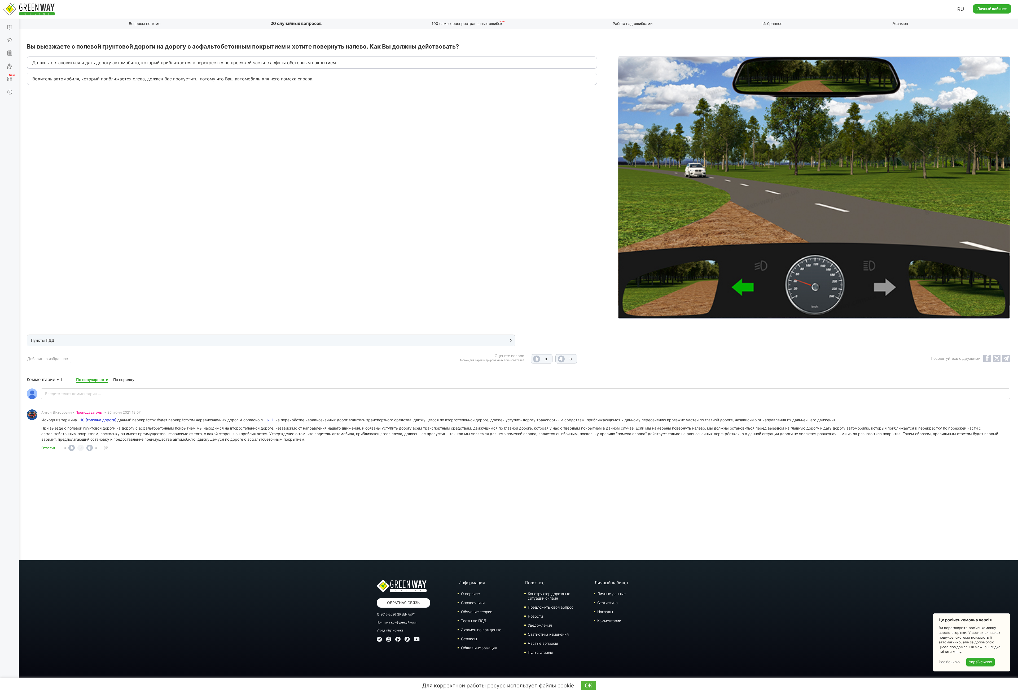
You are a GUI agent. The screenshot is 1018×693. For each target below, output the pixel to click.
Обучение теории (476, 611)
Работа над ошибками (632, 23)
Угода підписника (390, 630)
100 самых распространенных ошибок (467, 23)
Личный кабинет (992, 8)
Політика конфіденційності (397, 622)
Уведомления (540, 625)
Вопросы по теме (144, 23)
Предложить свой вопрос (550, 607)
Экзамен (900, 23)
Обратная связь (403, 602)
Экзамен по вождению (481, 629)
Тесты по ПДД (473, 620)
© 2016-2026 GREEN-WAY (396, 614)
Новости (535, 616)
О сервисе (470, 593)
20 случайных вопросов (296, 23)
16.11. (269, 420)
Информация (471, 582)
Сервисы (469, 638)
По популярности (92, 379)
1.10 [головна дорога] (97, 420)
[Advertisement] (518, 507)
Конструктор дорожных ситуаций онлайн (549, 595)
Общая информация (479, 648)
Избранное (772, 23)
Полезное (535, 582)
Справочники (473, 602)
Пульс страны (540, 652)
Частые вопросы (543, 643)
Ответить (49, 448)
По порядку (123, 379)
